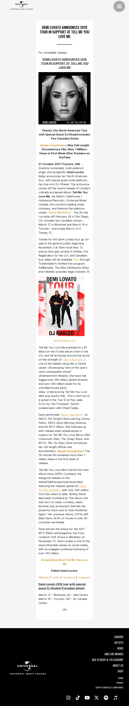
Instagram (84, 577)
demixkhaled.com (65, 340)
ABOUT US (118, 665)
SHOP (120, 671)
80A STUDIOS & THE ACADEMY (107, 660)
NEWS (120, 648)
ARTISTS (118, 643)
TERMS (120, 678)
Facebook (68, 577)
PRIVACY (119, 682)
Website (44, 577)
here (76, 259)
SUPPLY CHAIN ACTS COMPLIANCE (109, 687)
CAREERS (118, 637)
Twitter (55, 577)
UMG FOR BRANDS (113, 654)
